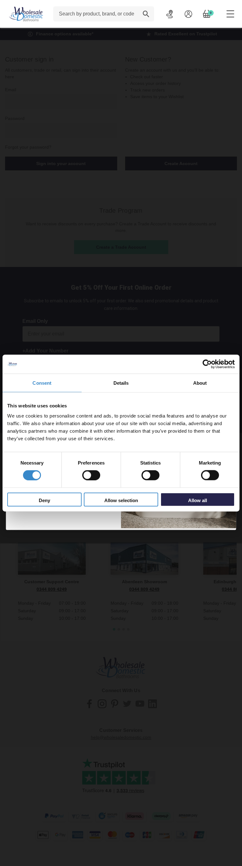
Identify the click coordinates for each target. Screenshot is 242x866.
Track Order (169, 13)
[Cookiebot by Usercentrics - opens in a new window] (207, 364)
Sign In (188, 13)
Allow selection (121, 500)
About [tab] (200, 383)
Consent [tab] (41, 383)
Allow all (197, 500)
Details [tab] (121, 383)
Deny (44, 500)
